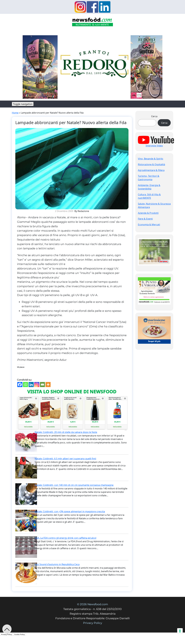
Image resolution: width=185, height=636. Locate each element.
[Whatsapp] (25, 384)
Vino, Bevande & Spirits (150, 158)
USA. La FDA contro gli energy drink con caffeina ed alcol (65, 537)
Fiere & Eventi (145, 218)
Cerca (154, 116)
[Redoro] (92, 66)
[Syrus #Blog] (92, 22)
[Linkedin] (31, 384)
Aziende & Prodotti (148, 213)
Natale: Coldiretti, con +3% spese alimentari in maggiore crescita (70, 511)
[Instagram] (36, 384)
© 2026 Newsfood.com (92, 604)
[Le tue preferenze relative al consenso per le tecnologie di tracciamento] (180, 631)
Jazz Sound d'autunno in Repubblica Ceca (57, 564)
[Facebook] (19, 384)
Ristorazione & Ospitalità (151, 164)
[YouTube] (156, 139)
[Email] (42, 384)
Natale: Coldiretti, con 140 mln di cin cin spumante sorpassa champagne (74, 485)
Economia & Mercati (149, 224)
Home (15, 112)
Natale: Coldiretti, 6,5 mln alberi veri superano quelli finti (65, 458)
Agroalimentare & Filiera (151, 170)
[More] (48, 384)
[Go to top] (7, 629)
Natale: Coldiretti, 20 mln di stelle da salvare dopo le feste (66, 432)
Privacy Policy (92, 623)
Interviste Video (154, 145)
